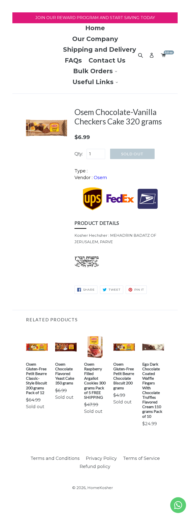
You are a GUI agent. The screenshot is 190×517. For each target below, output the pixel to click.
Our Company (95, 39)
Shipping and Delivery (99, 49)
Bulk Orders (94, 71)
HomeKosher (100, 487)
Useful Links (93, 82)
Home (95, 28)
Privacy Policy (101, 458)
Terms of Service (141, 458)
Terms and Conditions (55, 458)
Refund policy (95, 466)
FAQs (73, 60)
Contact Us (107, 60)
